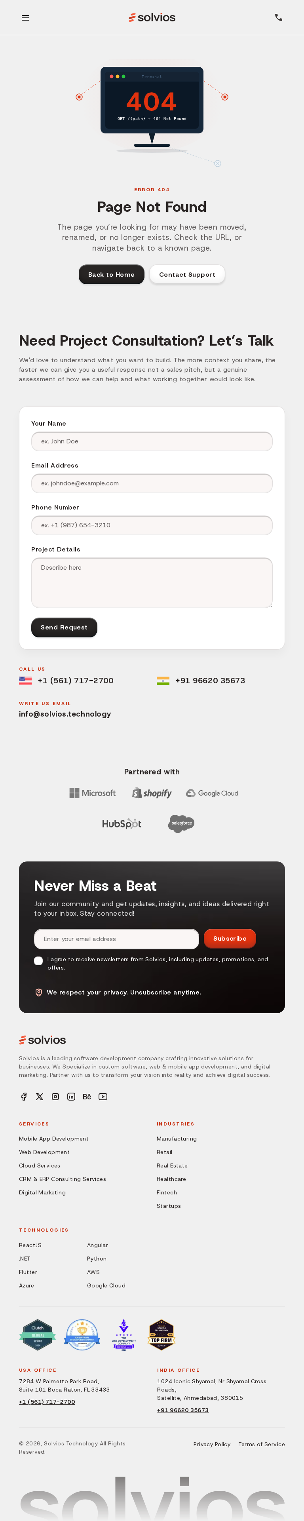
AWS (93, 1272)
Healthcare (171, 1179)
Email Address (54, 465)
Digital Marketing (42, 1192)
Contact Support (187, 274)
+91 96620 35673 (210, 681)
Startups (169, 1205)
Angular (97, 1245)
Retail (165, 1152)
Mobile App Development (54, 1138)
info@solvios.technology (65, 714)
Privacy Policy (212, 1444)
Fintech (167, 1192)
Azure (26, 1285)
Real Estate (172, 1165)
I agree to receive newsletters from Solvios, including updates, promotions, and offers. (158, 963)
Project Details (55, 549)
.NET (25, 1258)
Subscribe (230, 938)
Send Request (64, 627)
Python (97, 1258)
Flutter (28, 1272)
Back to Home (111, 274)
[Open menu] (25, 17)
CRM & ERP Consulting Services (62, 1179)
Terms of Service (261, 1444)
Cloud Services (40, 1165)
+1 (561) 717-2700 (76, 681)
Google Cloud (106, 1285)
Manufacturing (177, 1138)
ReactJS (30, 1245)
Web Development (44, 1152)
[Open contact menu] (278, 17)
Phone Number (55, 507)
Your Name (48, 423)
